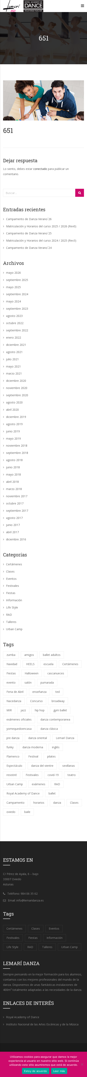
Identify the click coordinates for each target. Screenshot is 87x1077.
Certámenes (14, 564)
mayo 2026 (13, 273)
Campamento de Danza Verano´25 (29, 233)
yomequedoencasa (19, 729)
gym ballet (60, 710)
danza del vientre (42, 766)
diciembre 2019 (16, 417)
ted (57, 692)
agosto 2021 (14, 352)
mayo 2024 (13, 301)
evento (11, 682)
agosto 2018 (14, 460)
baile (27, 812)
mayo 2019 (13, 438)
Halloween (31, 673)
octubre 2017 (14, 503)
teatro (72, 775)
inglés (55, 747)
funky (10, 747)
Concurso (36, 701)
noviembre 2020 (16, 388)
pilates (51, 756)
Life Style (12, 607)
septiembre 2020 (17, 395)
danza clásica (49, 729)
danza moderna (32, 747)
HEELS (30, 664)
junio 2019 (13, 431)
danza (57, 802)
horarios (38, 802)
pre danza (12, 738)
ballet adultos (51, 655)
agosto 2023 (14, 316)
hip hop (40, 710)
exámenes (38, 784)
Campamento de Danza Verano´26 (29, 219)
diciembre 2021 (16, 345)
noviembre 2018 (16, 445)
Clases (10, 571)
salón (28, 682)
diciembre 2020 (16, 381)
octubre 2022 (14, 323)
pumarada (47, 682)
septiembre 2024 (17, 294)
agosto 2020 (14, 402)
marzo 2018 (14, 489)
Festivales (12, 586)
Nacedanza (13, 701)
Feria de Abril (14, 692)
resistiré (11, 775)
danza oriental (37, 738)
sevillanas (68, 766)
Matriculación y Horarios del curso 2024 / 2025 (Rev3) (41, 240)
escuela (48, 664)
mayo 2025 (13, 287)
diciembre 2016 (16, 539)
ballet (52, 793)
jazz (23, 710)
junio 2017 (13, 525)
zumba (10, 655)
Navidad (11, 664)
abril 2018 (12, 482)
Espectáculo (14, 766)
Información (14, 600)
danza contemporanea (55, 719)
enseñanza (39, 692)
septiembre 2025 (17, 280)
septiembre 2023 (17, 308)
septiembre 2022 (17, 330)
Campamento (15, 802)
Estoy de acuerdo (35, 1071)
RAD (9, 615)
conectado (40, 169)
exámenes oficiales (19, 719)
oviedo (10, 812)
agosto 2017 (14, 518)
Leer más (59, 1071)
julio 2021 (12, 359)
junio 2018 (13, 467)
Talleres (11, 622)
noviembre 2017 (16, 496)
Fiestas (10, 593)
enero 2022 (13, 337)
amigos (29, 655)
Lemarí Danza (65, 738)
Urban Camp (14, 629)
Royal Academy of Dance (23, 793)
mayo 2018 (13, 474)
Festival (33, 756)
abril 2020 (12, 409)
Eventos (11, 579)
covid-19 (53, 775)
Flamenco (12, 756)
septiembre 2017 (17, 510)
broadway (58, 701)
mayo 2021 (13, 366)
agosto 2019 (14, 424)
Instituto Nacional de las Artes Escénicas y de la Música (42, 1024)
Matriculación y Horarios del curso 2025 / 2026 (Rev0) (41, 226)
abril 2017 (12, 532)
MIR (9, 710)
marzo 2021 (14, 373)
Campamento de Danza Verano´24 (29, 248)
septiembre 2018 (17, 453)
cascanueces (55, 673)
